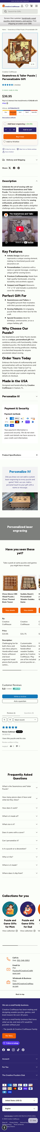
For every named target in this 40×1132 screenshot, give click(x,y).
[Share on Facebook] (14, 168)
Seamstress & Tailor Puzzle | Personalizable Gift (22, 29)
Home (4, 29)
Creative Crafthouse (9, 72)
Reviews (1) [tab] (11, 713)
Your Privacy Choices (8, 1126)
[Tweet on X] (9, 168)
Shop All (4, 1122)
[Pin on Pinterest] (18, 168)
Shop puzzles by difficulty (9, 117)
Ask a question (20, 701)
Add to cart (27, 130)
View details (10, 610)
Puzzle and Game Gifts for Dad (27, 923)
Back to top (20, 994)
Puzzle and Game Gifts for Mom (10, 923)
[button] (31, 5)
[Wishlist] (27, 5)
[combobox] (20, 11)
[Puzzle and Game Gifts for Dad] (27, 909)
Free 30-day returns (8, 1115)
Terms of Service (19, 1124)
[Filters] (10, 720)
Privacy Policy (14, 1122)
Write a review (20, 696)
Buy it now (20, 137)
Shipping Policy (7, 1124)
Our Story (9, 1036)
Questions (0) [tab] (29, 713)
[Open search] (4, 720)
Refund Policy (24, 1122)
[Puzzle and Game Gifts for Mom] (10, 909)
